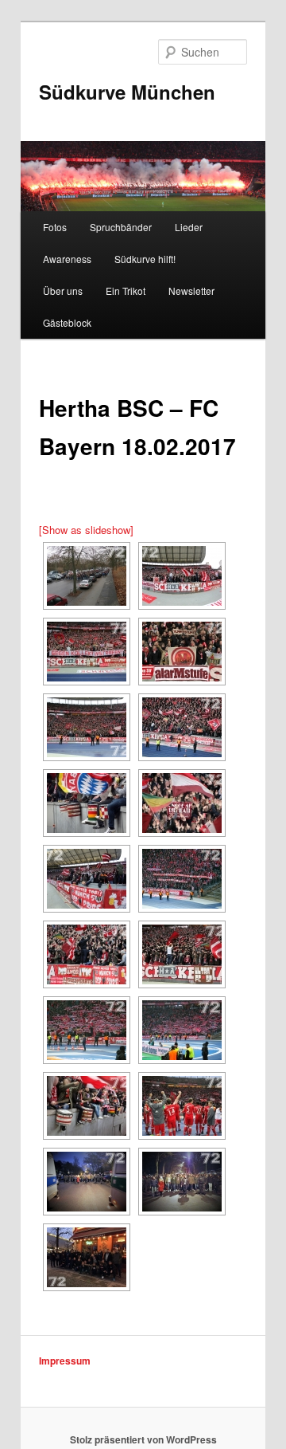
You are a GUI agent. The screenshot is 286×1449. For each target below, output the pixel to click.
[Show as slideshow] (86, 529)
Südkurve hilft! (145, 258)
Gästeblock (67, 322)
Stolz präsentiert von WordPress (143, 1439)
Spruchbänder (121, 227)
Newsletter (191, 290)
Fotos (55, 227)
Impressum (65, 1360)
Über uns (63, 290)
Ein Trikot (125, 290)
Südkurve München (127, 91)
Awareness (67, 258)
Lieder (189, 227)
